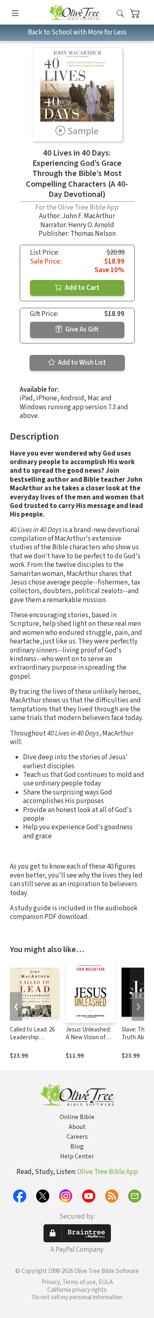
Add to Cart (81, 288)
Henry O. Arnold (91, 225)
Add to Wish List (81, 363)
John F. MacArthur (88, 216)
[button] (120, 13)
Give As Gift (81, 329)
